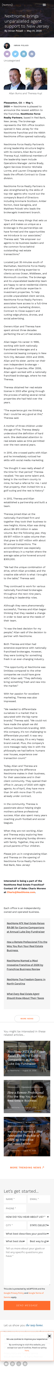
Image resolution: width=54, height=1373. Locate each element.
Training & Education (32, 1087)
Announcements (16, 1122)
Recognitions (26, 1046)
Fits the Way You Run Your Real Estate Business (27, 946)
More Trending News (25, 1167)
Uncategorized (12, 60)
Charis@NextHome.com (21, 892)
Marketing (13, 1046)
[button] (7, 54)
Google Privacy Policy (14, 1293)
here (27, 1350)
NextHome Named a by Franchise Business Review (25, 965)
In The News (32, 1122)
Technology (14, 1087)
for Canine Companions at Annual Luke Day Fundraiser (26, 927)
